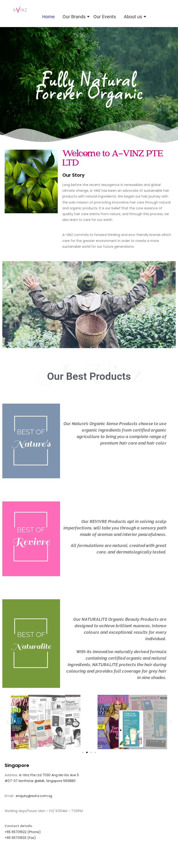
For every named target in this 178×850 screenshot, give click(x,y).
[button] (7, 722)
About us (133, 16)
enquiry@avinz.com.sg (34, 796)
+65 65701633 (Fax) (20, 837)
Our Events (104, 16)
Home (48, 16)
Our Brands (74, 16)
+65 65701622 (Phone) (23, 832)
